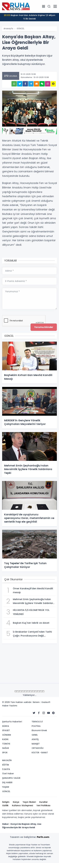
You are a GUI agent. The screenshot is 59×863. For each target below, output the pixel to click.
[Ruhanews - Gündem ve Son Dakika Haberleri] (16, 6)
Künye (16, 802)
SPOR (4, 752)
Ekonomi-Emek (39, 730)
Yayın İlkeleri (29, 802)
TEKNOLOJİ (37, 721)
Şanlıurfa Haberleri (12, 721)
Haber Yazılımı (9, 705)
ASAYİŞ (35, 739)
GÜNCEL (20, 28)
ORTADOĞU (38, 748)
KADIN (5, 739)
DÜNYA (5, 726)
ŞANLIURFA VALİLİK (11, 778)
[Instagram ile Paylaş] (47, 83)
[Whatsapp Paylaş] (14, 83)
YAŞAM (5, 786)
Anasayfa (8, 28)
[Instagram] (43, 713)
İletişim (5, 802)
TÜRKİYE (6, 743)
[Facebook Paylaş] (25, 83)
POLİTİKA (36, 726)
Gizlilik (5, 805)
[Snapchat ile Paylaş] (53, 83)
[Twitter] (34, 713)
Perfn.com (43, 837)
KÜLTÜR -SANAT (40, 752)
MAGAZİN (7, 760)
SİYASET (6, 730)
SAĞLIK (5, 748)
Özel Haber (8, 773)
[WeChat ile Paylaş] (42, 83)
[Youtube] (48, 713)
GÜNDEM (6, 734)
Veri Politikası (43, 805)
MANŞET (36, 743)
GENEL (35, 734)
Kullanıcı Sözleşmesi (22, 805)
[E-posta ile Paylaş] (36, 83)
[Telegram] (53, 713)
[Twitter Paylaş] (19, 83)
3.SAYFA (6, 769)
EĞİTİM (5, 764)
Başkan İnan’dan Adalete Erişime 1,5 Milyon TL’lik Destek (29, 17)
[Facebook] (38, 713)
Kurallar (43, 802)
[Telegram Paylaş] (31, 83)
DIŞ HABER (7, 782)
